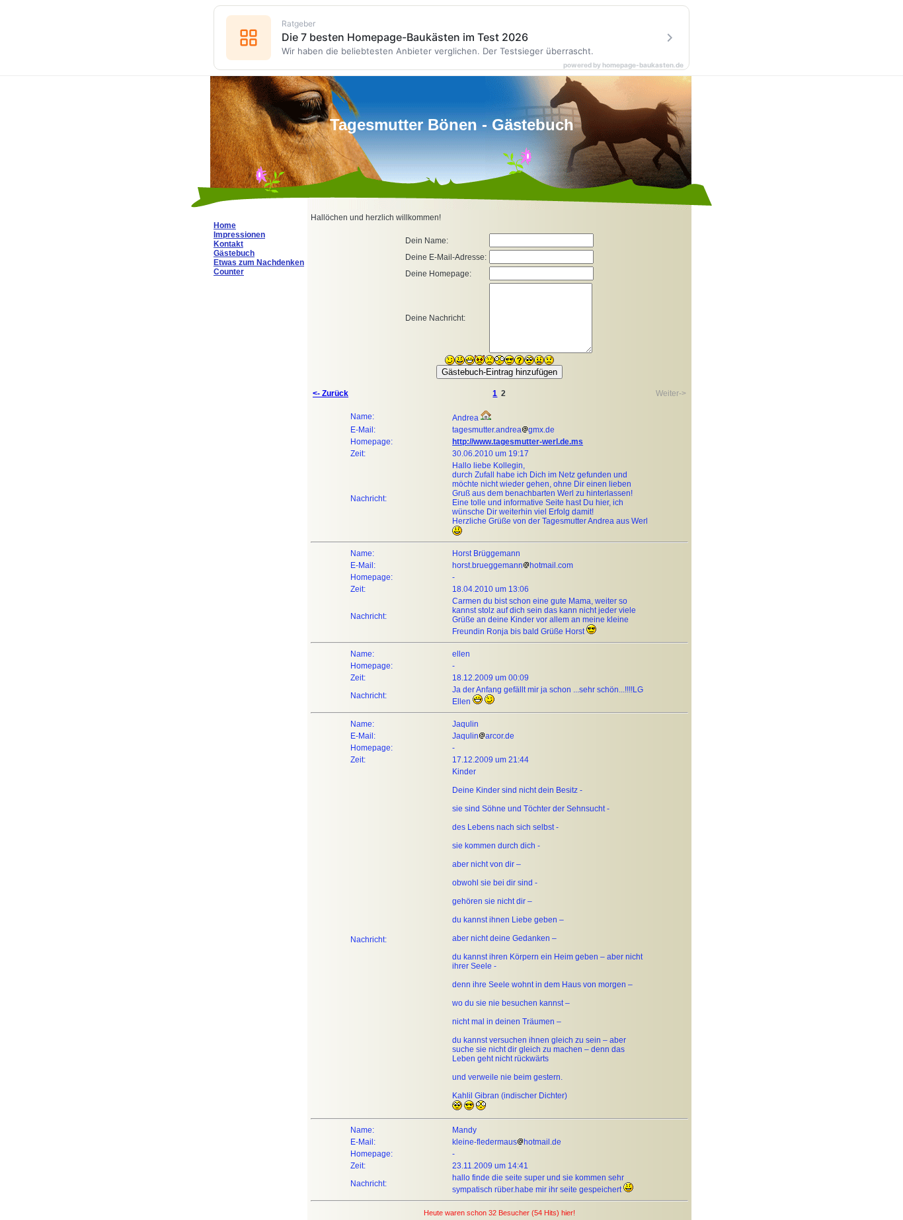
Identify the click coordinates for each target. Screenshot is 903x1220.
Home (225, 225)
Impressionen (239, 234)
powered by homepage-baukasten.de (623, 64)
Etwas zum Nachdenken (259, 262)
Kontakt (228, 244)
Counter (229, 271)
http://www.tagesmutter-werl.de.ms (517, 441)
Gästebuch (234, 253)
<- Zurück (330, 393)
